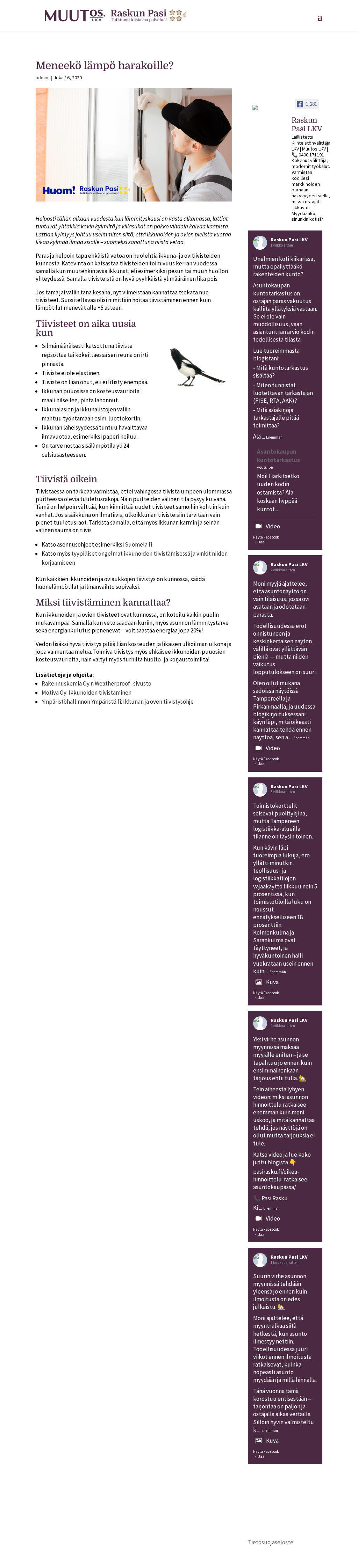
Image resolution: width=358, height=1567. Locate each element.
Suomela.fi (138, 544)
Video (273, 526)
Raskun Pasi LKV (289, 239)
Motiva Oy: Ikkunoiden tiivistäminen (86, 692)
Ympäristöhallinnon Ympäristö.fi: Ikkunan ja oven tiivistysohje (118, 701)
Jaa (261, 542)
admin (42, 77)
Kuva (272, 982)
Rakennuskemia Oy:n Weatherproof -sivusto (96, 683)
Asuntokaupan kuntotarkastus (278, 456)
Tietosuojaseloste (270, 1542)
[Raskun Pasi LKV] (268, 110)
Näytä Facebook (266, 537)
